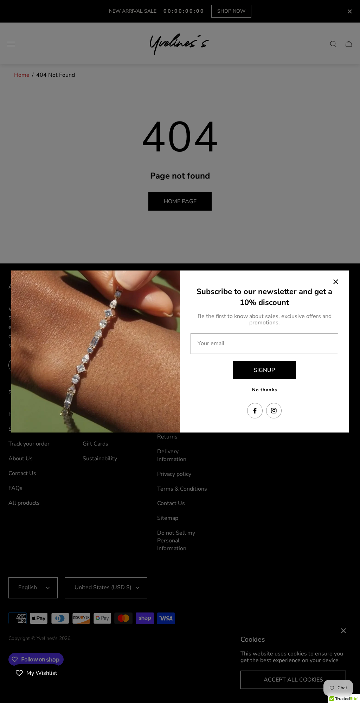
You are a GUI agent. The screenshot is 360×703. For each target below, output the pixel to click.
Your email (211, 343)
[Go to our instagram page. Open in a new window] (274, 410)
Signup (264, 370)
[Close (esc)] (335, 282)
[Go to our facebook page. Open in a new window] (255, 410)
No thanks (264, 390)
